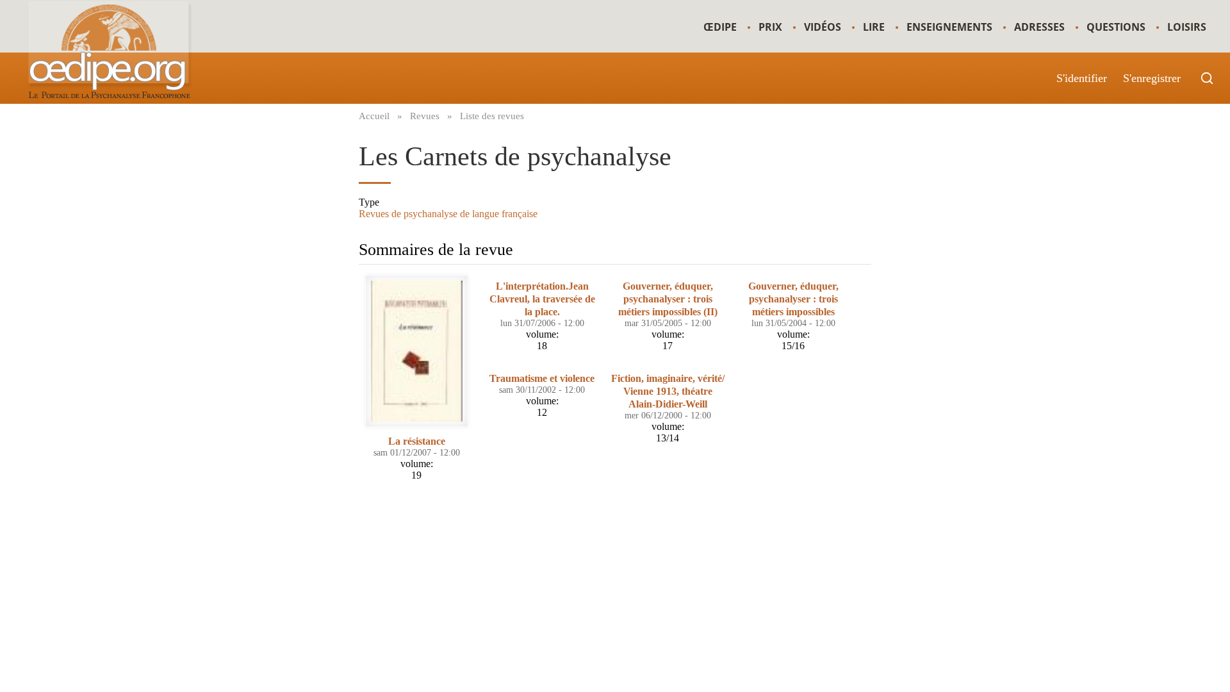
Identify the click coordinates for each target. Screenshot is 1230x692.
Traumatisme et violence (541, 378)
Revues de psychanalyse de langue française (448, 213)
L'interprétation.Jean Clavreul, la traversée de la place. (542, 299)
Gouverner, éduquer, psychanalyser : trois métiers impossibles (793, 299)
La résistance (416, 441)
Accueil (374, 115)
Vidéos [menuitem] (822, 27)
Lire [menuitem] (874, 27)
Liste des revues (492, 115)
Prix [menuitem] (770, 27)
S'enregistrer (1152, 78)
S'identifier (1081, 78)
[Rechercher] (1207, 78)
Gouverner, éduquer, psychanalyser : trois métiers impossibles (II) (668, 299)
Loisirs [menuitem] (1186, 27)
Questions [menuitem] (1115, 27)
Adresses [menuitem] (1039, 27)
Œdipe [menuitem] (720, 27)
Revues (424, 115)
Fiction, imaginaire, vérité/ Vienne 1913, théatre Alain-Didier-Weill (668, 391)
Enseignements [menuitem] (949, 27)
